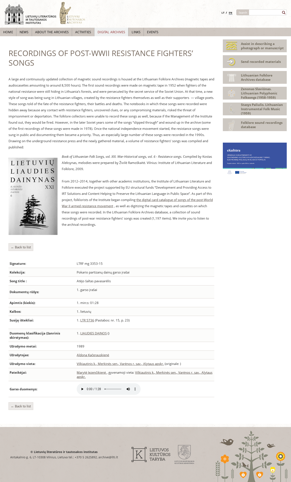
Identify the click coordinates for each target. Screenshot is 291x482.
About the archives (52, 32)
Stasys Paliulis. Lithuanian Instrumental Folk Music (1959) (262, 109)
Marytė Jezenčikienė (92, 372)
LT (223, 12)
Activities (83, 32)
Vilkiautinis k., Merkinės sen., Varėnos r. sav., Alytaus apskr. (120, 364)
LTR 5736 (87, 320)
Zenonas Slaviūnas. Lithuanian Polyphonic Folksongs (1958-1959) (259, 93)
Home (8, 32)
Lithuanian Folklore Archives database (256, 77)
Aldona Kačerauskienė (93, 355)
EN (230, 12)
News (24, 32)
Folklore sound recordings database (261, 124)
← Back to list (21, 247)
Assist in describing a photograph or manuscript (262, 46)
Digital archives (111, 32)
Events (152, 32)
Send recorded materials (261, 61)
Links (136, 32)
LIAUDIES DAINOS (93, 333)
